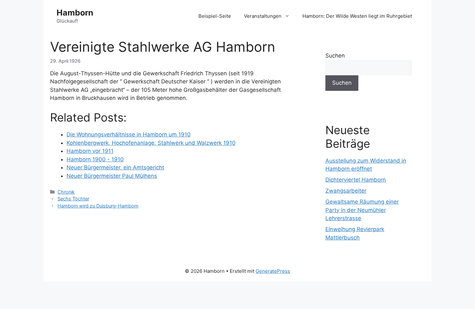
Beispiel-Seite (214, 16)
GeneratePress (273, 271)
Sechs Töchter (73, 198)
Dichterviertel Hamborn (355, 179)
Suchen (335, 55)
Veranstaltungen (262, 16)
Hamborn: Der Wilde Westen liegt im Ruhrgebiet (357, 16)
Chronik (66, 192)
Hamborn (75, 12)
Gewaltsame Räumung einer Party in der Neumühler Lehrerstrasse (362, 209)
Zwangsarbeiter (345, 190)
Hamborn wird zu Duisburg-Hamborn (98, 205)
